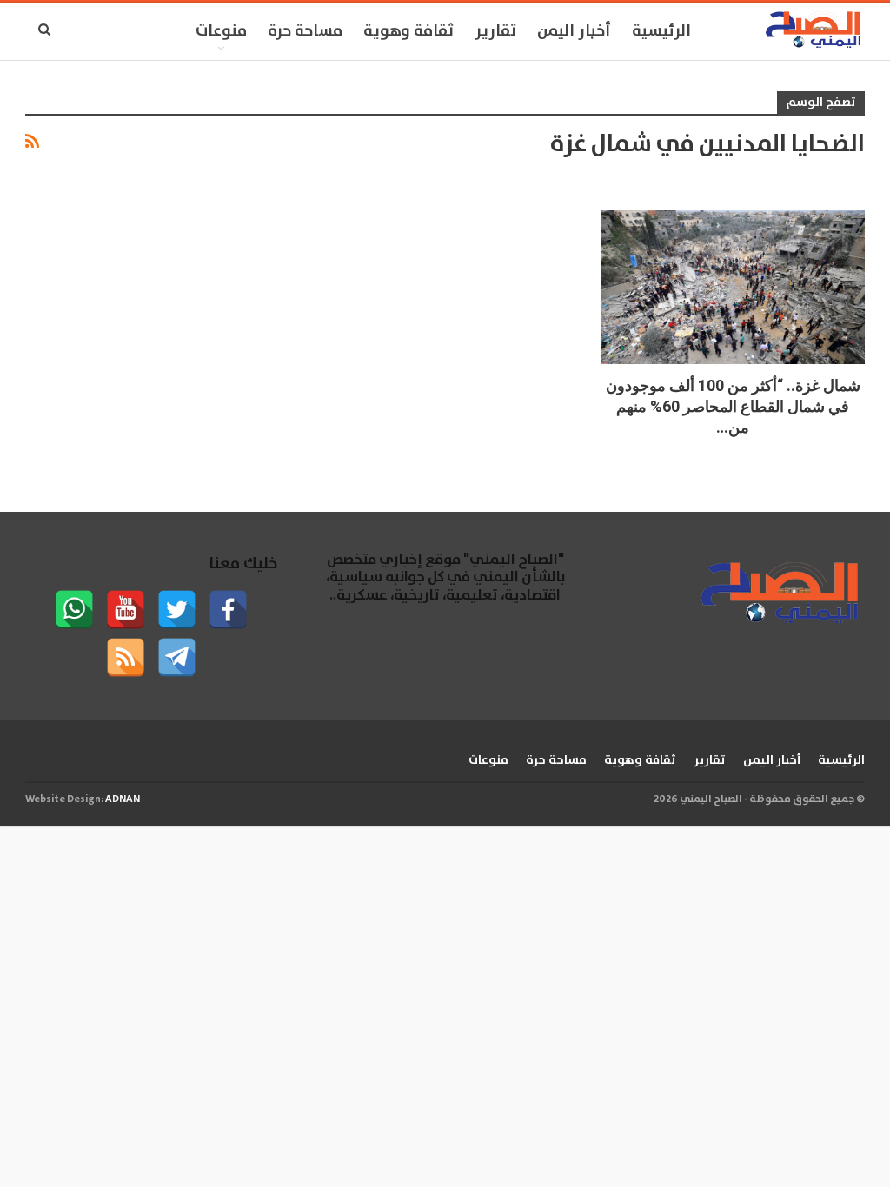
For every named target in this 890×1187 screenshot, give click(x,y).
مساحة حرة (305, 31)
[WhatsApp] (74, 609)
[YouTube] (125, 609)
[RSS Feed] (125, 657)
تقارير (495, 31)
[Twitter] (176, 609)
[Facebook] (228, 609)
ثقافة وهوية (408, 31)
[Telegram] (176, 657)
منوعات (221, 31)
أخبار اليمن (574, 31)
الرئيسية (661, 31)
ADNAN (122, 799)
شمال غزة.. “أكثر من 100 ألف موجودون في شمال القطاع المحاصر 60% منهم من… (733, 406)
